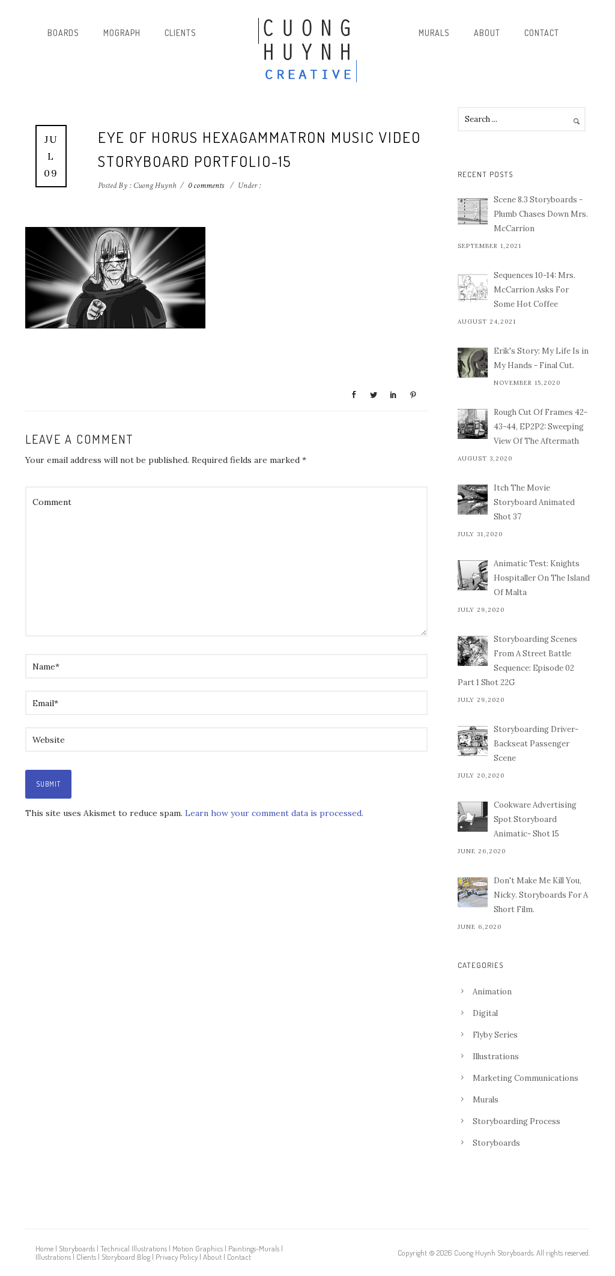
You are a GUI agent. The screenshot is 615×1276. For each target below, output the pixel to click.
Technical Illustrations (133, 1248)
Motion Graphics (197, 1248)
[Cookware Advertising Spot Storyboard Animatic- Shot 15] (473, 817)
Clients (180, 33)
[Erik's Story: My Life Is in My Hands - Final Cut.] (473, 363)
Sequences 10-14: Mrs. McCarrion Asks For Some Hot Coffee (534, 289)
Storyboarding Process (516, 1121)
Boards (63, 33)
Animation (492, 992)
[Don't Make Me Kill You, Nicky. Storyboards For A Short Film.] (473, 892)
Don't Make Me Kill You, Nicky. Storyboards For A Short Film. (541, 895)
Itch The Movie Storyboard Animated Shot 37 (534, 502)
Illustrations (496, 1056)
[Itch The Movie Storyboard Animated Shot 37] (473, 500)
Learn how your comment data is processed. (274, 813)
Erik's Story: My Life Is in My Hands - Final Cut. (541, 358)
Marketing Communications (525, 1078)
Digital (485, 1013)
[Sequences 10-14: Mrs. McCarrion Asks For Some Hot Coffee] (473, 287)
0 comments (206, 185)
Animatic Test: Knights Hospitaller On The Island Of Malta (542, 577)
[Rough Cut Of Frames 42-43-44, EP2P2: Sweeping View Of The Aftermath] (473, 424)
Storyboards (496, 1143)
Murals (434, 33)
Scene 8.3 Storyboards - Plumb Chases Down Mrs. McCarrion (541, 214)
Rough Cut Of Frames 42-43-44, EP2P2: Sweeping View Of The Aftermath (540, 426)
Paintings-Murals (253, 1248)
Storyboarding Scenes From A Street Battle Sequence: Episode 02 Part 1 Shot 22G (517, 661)
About (487, 33)
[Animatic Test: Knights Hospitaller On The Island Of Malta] (473, 575)
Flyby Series (495, 1035)
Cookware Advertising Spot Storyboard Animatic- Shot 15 (535, 819)
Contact (541, 33)
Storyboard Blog (125, 1257)
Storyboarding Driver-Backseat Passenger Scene (536, 743)
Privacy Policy (177, 1257)
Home (44, 1248)
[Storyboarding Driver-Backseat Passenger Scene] (473, 741)
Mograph (122, 33)
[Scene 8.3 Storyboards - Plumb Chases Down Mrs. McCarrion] (473, 211)
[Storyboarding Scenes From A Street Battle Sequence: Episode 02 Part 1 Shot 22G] (473, 651)
